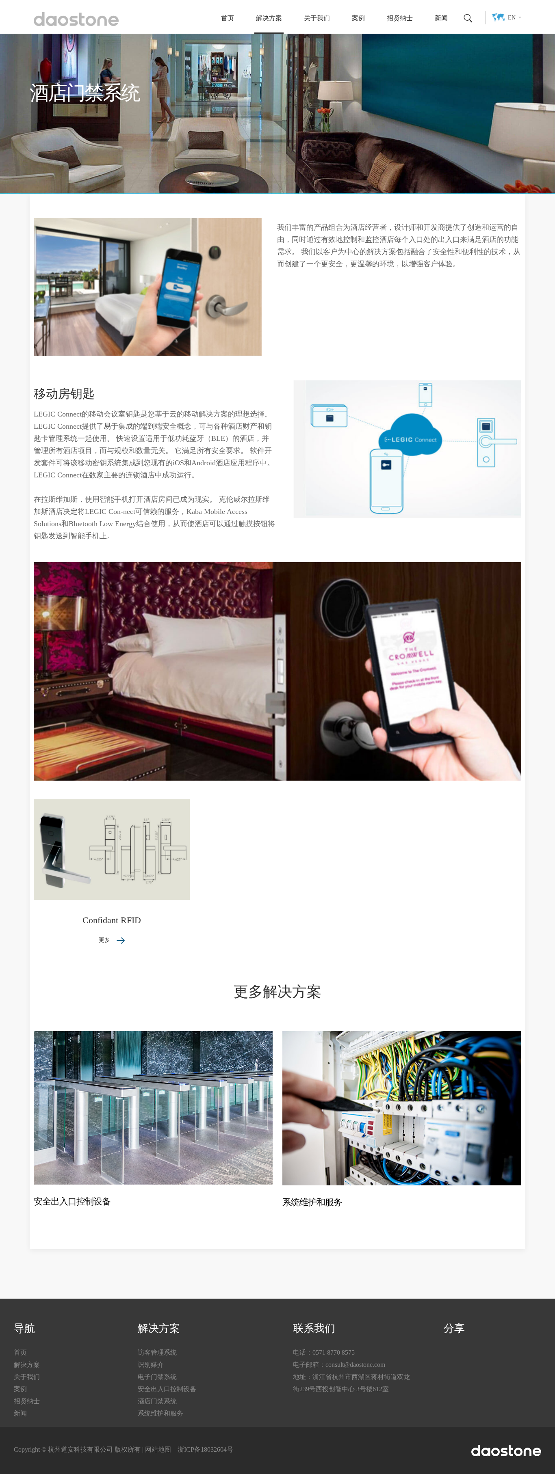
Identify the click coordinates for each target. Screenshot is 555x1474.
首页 (227, 18)
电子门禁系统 (157, 1376)
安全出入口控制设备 (72, 1201)
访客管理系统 (157, 1352)
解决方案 (269, 18)
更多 (105, 940)
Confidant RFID (111, 920)
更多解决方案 (277, 992)
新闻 (441, 18)
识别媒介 (151, 1364)
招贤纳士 (400, 18)
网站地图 (158, 1449)
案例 (358, 18)
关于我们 (317, 18)
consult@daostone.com (355, 1364)
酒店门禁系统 (157, 1401)
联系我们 (314, 1328)
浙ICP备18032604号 (205, 1449)
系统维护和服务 (312, 1202)
